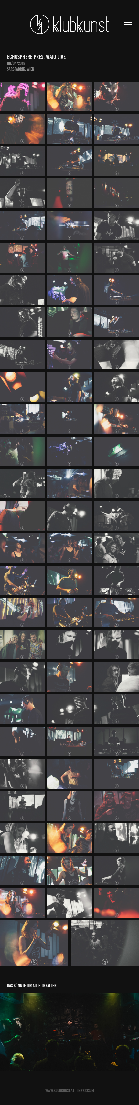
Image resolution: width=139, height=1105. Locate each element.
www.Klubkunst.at (59, 1090)
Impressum (85, 1090)
